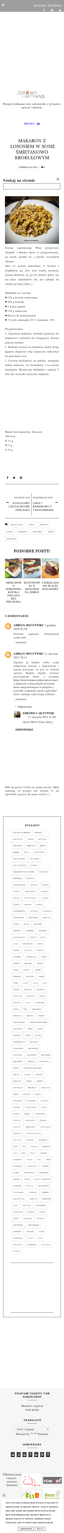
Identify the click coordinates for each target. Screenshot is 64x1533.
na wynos (37, 532)
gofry (40, 944)
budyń (46, 885)
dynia (33, 937)
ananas (38, 832)
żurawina (31, 1245)
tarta (27, 1179)
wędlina (27, 1205)
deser (16, 924)
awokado (17, 846)
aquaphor (18, 839)
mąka (30, 1029)
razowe (30, 1140)
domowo (30, 931)
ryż (24, 1146)
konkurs (17, 996)
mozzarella (19, 1042)
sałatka (45, 1146)
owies (29, 1081)
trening (17, 1186)
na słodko (33, 1048)
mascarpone (19, 1022)
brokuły (31, 878)
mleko (38, 1035)
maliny (29, 1016)
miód (28, 1035)
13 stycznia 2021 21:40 (42, 717)
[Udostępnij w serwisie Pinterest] (21, 478)
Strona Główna (48, 5)
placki (16, 1114)
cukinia (34, 911)
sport (48, 1160)
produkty (30, 1127)
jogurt (26, 970)
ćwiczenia (33, 918)
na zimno (45, 1055)
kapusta (30, 976)
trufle (29, 1186)
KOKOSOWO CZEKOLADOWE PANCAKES (19, 506)
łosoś (9, 532)
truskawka (43, 1186)
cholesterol (30, 898)
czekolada (18, 918)
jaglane (28, 963)
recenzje (43, 1140)
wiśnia (31, 1212)
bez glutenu (17, 525)
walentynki (19, 1199)
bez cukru (39, 852)
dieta (31, 525)
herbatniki (31, 957)
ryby (15, 1146)
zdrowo (30, 1231)
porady (43, 1120)
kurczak (40, 1003)
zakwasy (40, 1218)
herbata (17, 957)
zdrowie (17, 1231)
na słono (17, 1055)
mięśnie (17, 1035)
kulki (28, 1003)
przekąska (45, 1127)
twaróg (45, 1192)
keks (35, 983)
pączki (38, 1094)
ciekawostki (19, 911)
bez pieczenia (19, 865)
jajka (15, 970)
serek (33, 1153)
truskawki (18, 1192)
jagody (40, 963)
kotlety (31, 996)
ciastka (27, 904)
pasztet (26, 1094)
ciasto (39, 904)
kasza (41, 976)
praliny (17, 1127)
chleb (16, 898)
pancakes (32, 1088)
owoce (40, 1081)
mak (25, 1009)
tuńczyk (33, 1192)
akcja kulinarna (21, 832)
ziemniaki (18, 1238)
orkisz (39, 1075)
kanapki (17, 976)
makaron (22, 532)
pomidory (30, 1120)
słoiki (30, 1160)
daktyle (47, 918)
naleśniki (18, 1061)
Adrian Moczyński (28, 625)
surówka (17, 1166)
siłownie (17, 1160)
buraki (16, 891)
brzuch (34, 885)
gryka (40, 950)
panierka (45, 1088)
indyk (44, 957)
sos (39, 1160)
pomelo (17, 1120)
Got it (40, 1529)
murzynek (18, 1048)
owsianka (18, 1088)
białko (34, 865)
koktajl (28, 989)
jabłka (16, 963)
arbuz (31, 839)
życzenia (45, 1245)
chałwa (44, 891)
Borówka (17, 878)
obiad (51, 532)
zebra (41, 1231)
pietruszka (30, 1107)
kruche (17, 1003)
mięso (40, 1029)
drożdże (43, 931)
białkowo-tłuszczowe (23, 872)
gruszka (28, 950)
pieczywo (31, 1101)
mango (41, 1016)
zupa (40, 1238)
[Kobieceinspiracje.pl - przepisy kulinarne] (12, 1480)
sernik (43, 1153)
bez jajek (34, 859)
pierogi (16, 1107)
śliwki (16, 1173)
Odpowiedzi (25, 706)
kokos (16, 989)
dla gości (38, 924)
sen (15, 1153)
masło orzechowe (38, 1022)
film (15, 944)
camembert (30, 891)
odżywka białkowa (32, 1068)
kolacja (43, 525)
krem (42, 996)
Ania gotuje (32, 1409)
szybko (45, 1166)
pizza (43, 1107)
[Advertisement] (32, 41)
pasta (15, 1094)
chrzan (45, 898)
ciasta (16, 904)
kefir (25, 983)
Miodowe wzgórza (32, 1405)
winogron (18, 1212)
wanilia (34, 1199)
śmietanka (29, 1173)
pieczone (17, 1101)
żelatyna (17, 1245)
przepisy (17, 1133)
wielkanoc (41, 1205)
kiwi (45, 983)
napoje (31, 1061)
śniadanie (44, 1173)
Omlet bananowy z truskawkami (43, 506)
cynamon (47, 911)
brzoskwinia (19, 885)
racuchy (17, 1140)
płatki (27, 1114)
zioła (30, 1238)
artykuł (43, 839)
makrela (17, 1016)
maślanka (18, 1029)
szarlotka (32, 1166)
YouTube (27, 1218)
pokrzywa (40, 1114)
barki (27, 852)
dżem (43, 937)
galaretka (28, 944)
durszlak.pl (19, 937)
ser (23, 1153)
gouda (16, 950)
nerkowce (44, 1061)
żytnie (16, 1251)
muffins (34, 1042)
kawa (15, 983)
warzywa (11, 539)
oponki (27, 1075)
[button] (32, 123)
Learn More (26, 1529)
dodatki (17, 931)
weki (15, 1205)
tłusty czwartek (42, 1179)
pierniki (45, 1101)
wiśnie (42, 1212)
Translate (43, 1434)
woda (15, 1218)
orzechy (17, 1081)
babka (43, 846)
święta (16, 1179)
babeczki (31, 846)
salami (34, 1146)
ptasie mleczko (33, 1133)
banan (16, 852)
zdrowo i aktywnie (38, 713)
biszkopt (43, 872)
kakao (38, 970)
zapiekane (18, 1225)
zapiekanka (33, 1225)
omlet (16, 1075)
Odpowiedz (20, 642)
